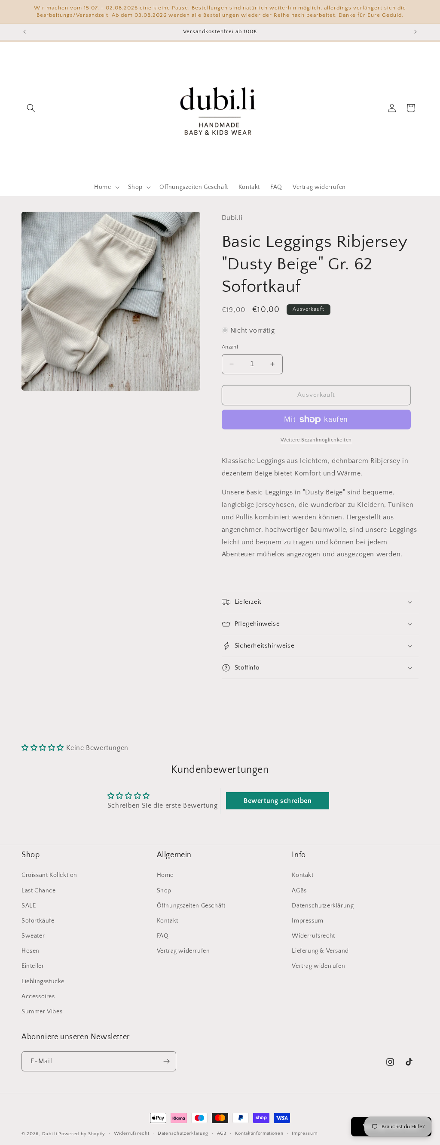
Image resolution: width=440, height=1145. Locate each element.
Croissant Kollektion (49, 875)
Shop (164, 890)
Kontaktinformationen (259, 1133)
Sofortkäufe (38, 920)
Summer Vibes (41, 1011)
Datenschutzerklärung (323, 905)
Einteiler (32, 966)
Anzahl (230, 347)
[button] (30, 108)
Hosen (30, 950)
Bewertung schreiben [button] (278, 801)
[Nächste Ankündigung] (415, 32)
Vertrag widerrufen (183, 950)
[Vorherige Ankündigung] (24, 32)
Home (165, 875)
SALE (28, 905)
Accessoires (38, 996)
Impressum (307, 920)
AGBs (299, 890)
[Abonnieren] (166, 1061)
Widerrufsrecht (313, 935)
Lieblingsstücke (42, 981)
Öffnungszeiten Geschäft (191, 905)
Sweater (33, 935)
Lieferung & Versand (320, 950)
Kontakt (167, 920)
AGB (221, 1133)
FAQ (163, 935)
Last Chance (38, 890)
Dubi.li (50, 1133)
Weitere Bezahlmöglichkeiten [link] (316, 440)
